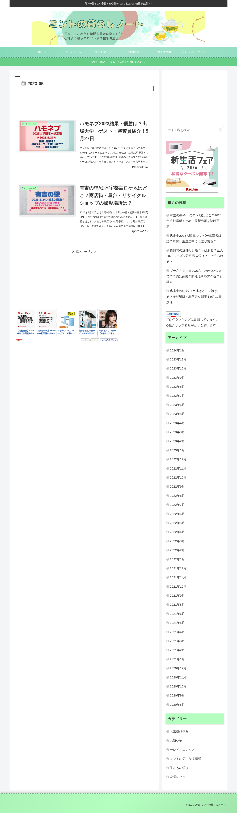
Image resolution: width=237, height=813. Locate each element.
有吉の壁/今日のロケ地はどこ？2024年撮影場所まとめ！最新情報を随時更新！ (193, 221)
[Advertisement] (84, 101)
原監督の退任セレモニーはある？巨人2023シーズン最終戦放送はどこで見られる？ (194, 256)
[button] (220, 130)
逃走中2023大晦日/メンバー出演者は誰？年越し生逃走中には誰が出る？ (193, 238)
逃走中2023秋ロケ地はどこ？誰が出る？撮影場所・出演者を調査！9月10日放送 (194, 296)
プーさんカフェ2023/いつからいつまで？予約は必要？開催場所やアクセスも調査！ (194, 276)
